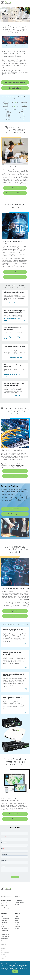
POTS (2, 932)
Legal (2, 958)
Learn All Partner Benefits (15, 509)
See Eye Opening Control (15, 357)
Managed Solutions (19, 902)
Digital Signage (4, 920)
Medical (17, 922)
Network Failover (5, 928)
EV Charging (4, 922)
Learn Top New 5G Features (15, 611)
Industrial (17, 928)
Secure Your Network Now (15, 476)
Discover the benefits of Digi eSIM (12, 319)
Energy (16, 916)
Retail (16, 920)
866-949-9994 (4, 902)
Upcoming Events (5, 952)
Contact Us (15, 277)
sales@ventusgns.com (7, 908)
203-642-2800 (4, 906)
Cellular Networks (5, 918)
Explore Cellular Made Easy (15, 188)
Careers (3, 954)
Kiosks (2, 926)
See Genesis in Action (15, 814)
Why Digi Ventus (18, 900)
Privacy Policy (4, 956)
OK (15, 971)
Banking (17, 918)
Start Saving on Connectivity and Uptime (13, 338)
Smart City (17, 924)
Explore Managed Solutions (15, 82)
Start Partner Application (15, 514)
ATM (2, 916)
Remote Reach (4, 930)
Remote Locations (5, 934)
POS (2, 924)
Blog (2, 950)
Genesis (17, 904)
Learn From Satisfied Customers (15, 193)
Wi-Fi (2, 940)
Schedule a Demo (15, 88)
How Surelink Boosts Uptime (14, 303)
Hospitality (17, 926)
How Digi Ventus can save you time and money (12, 375)
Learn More (15, 272)
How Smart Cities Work (16, 396)
